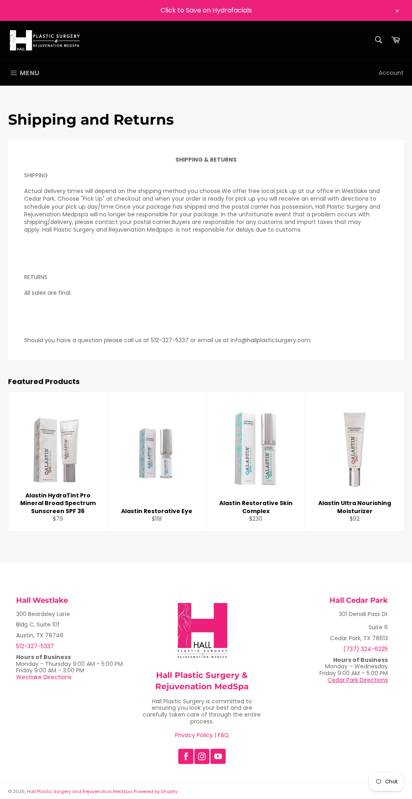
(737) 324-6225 (365, 649)
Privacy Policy (194, 735)
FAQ (223, 735)
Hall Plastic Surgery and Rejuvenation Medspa (79, 791)
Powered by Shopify (155, 791)
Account (391, 72)
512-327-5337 (35, 646)
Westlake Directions (44, 677)
